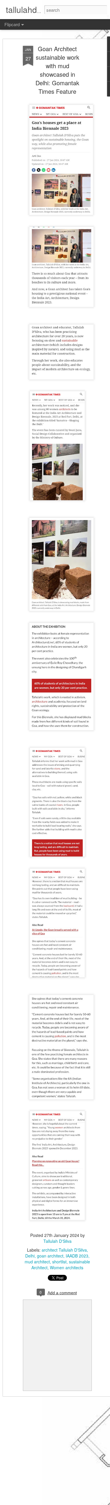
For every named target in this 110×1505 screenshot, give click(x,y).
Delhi (30, 1256)
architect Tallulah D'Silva (64, 1250)
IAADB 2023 (77, 1256)
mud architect (37, 1262)
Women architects (66, 1267)
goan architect (50, 1256)
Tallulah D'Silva (57, 1241)
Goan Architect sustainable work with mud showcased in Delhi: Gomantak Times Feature (57, 70)
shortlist (59, 1262)
